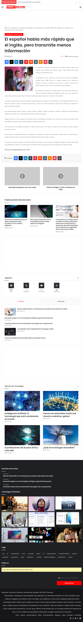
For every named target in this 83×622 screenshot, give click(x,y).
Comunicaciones (31, 615)
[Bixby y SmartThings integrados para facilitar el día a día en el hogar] (41, 519)
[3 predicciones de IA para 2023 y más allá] (22, 435)
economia (31, 553)
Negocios (58, 615)
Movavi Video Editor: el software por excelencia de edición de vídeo (42, 309)
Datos (40, 615)
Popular (21, 301)
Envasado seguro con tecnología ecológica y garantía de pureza (29, 318)
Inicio (8, 28)
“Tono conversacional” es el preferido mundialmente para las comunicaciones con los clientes (47, 2)
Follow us (5, 563)
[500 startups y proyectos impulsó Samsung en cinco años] (41, 535)
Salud (64, 615)
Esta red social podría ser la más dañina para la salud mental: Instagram (40, 221)
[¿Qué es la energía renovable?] (60, 435)
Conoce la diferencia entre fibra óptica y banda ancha (25, 338)
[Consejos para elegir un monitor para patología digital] (15, 519)
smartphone (30, 557)
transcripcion (61, 557)
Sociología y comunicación (34, 28)
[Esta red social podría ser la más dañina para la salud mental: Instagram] (41, 211)
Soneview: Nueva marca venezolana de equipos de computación (29, 323)
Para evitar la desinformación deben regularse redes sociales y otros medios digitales (16, 222)
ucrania (70, 557)
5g (3, 553)
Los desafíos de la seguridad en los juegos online (35, 329)
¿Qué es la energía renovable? (59, 447)
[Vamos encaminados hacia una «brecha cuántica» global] (60, 401)
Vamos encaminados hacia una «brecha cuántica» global (59, 415)
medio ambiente (51, 553)
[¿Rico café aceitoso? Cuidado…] (15, 503)
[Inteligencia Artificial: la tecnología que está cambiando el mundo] (22, 401)
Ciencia (22, 615)
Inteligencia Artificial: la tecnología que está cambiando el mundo (21, 416)
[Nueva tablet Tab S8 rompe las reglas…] (68, 535)
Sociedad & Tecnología (18, 28)
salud (22, 557)
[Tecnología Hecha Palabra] (16, 7)
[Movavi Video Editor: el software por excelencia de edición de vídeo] (10, 312)
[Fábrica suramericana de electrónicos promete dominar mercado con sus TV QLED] (15, 535)
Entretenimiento (48, 615)
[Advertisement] (41, 16)
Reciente (61, 301)
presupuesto (14, 557)
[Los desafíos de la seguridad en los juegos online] (10, 332)
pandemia (5, 557)
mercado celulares (64, 553)
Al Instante (77, 615)
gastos (38, 553)
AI (7, 553)
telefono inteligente (49, 557)
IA (43, 553)
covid (23, 553)
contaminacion (15, 553)
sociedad (38, 557)
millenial (74, 553)
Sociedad (70, 615)
